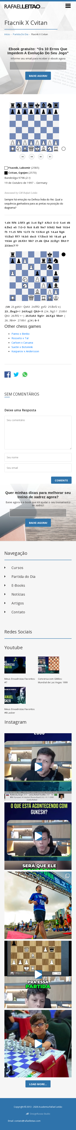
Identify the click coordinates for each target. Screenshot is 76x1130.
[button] (22, 156)
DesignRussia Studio (40, 1113)
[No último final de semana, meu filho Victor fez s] (38, 1043)
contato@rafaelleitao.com (27, 1120)
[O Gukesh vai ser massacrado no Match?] (38, 836)
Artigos (17, 603)
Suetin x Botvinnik (22, 347)
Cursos (17, 567)
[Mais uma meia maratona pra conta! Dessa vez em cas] (38, 905)
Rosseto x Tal (19, 338)
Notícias (18, 594)
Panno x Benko (20, 333)
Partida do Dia (20, 34)
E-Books (18, 585)
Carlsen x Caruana (22, 342)
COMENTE (61, 480)
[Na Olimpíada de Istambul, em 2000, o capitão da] (38, 767)
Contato (18, 612)
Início (7, 34)
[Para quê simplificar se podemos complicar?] (38, 974)
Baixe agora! (38, 76)
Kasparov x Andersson (25, 351)
